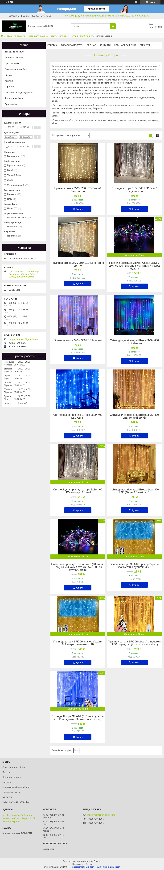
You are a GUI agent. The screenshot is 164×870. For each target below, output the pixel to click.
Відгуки (8, 75)
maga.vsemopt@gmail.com (23, 339)
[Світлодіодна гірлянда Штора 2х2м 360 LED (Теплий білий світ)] (134, 464)
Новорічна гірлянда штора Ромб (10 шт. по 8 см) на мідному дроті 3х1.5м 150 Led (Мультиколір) (77, 567)
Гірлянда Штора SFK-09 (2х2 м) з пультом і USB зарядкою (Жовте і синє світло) (134, 643)
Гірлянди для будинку (81, 36)
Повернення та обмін (16, 69)
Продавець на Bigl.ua (82, 864)
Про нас (91, 45)
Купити (79, 209)
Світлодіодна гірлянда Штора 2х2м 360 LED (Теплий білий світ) (134, 491)
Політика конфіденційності (19, 92)
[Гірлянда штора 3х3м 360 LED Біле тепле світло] (77, 237)
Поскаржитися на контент (82, 867)
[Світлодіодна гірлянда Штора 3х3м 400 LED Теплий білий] (134, 389)
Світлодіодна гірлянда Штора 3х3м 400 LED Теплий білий (134, 416)
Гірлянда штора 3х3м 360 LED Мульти (78, 340)
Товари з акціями (14, 98)
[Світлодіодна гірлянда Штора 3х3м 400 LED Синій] (77, 389)
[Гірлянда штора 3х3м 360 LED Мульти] (77, 315)
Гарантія (145, 45)
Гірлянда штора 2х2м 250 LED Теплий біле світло (78, 190)
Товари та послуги (15, 36)
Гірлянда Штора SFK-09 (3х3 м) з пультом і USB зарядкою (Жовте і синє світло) (77, 718)
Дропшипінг (11, 104)
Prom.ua (97, 861)
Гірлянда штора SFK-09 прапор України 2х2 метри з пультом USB (134, 566)
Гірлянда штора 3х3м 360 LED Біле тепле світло (78, 264)
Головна (52, 45)
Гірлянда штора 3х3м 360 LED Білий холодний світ (134, 190)
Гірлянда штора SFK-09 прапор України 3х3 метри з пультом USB (77, 643)
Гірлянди (62, 36)
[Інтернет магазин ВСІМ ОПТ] (14, 26)
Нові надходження (125, 45)
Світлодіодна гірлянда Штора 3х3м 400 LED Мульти (134, 342)
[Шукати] (113, 26)
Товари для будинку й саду (41, 36)
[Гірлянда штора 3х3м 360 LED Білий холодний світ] (134, 163)
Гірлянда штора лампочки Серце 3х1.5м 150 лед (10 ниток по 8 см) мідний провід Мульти (134, 265)
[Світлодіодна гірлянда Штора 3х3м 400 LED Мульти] (134, 315)
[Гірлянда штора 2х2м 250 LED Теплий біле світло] (77, 163)
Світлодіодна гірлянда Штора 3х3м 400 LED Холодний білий (77, 491)
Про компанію (12, 63)
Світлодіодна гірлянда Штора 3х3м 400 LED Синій (77, 416)
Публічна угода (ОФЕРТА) (15, 802)
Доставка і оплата (14, 57)
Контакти (105, 45)
